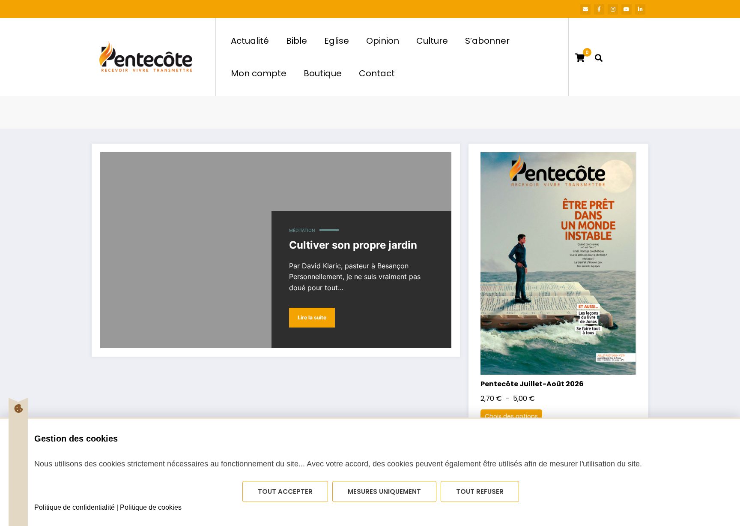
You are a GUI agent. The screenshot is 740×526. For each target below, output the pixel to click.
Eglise (336, 41)
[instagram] (613, 9)
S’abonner (487, 41)
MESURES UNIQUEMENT (384, 491)
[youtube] (626, 9)
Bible (296, 41)
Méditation (302, 230)
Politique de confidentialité (74, 507)
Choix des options (511, 416)
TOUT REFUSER (480, 491)
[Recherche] (598, 57)
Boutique (323, 73)
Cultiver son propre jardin (353, 245)
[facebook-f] (599, 9)
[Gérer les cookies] (18, 409)
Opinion (382, 41)
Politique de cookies (151, 507)
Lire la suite (312, 317)
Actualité (250, 41)
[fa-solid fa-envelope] (585, 9)
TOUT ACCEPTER (285, 491)
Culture (432, 41)
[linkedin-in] (640, 9)
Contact (377, 73)
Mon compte (258, 73)
